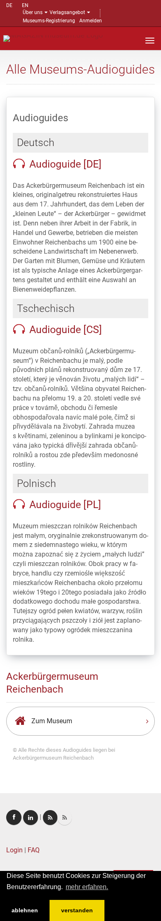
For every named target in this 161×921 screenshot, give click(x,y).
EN (25, 5)
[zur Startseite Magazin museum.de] (53, 38)
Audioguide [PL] (65, 505)
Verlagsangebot (67, 12)
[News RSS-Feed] (64, 817)
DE (9, 5)
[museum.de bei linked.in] (30, 817)
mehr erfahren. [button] (87, 886)
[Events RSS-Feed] (50, 817)
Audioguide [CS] (65, 330)
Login (14, 850)
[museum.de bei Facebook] (13, 817)
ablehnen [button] (25, 910)
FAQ (34, 850)
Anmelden (90, 21)
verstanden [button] (77, 910)
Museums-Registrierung (49, 21)
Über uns (33, 12)
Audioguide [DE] (65, 164)
